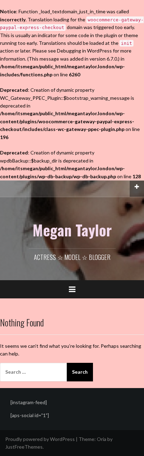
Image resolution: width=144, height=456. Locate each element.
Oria (101, 439)
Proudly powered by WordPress (40, 439)
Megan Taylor (72, 230)
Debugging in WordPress (84, 51)
